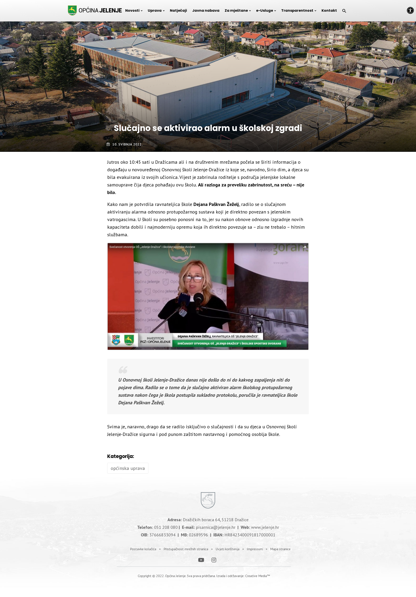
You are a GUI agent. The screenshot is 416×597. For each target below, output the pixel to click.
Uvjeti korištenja (227, 549)
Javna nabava (205, 10)
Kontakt (329, 10)
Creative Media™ (257, 576)
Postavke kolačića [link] (143, 549)
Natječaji (178, 10)
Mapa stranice (280, 549)
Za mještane (236, 10)
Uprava (155, 10)
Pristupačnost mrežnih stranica (186, 549)
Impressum (255, 549)
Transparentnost (297, 10)
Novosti (132, 10)
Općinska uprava (128, 468)
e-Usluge (264, 10)
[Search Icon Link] (344, 10)
